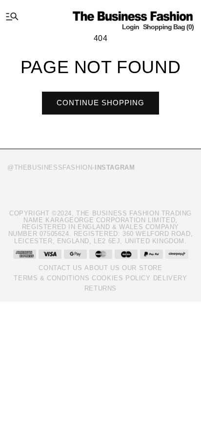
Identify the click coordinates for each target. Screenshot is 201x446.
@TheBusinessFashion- (71, 167)
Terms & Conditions (51, 278)
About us (102, 267)
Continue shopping (100, 102)
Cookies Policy (121, 278)
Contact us (60, 267)
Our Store (142, 267)
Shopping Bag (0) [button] (168, 27)
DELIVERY (170, 278)
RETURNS (100, 288)
